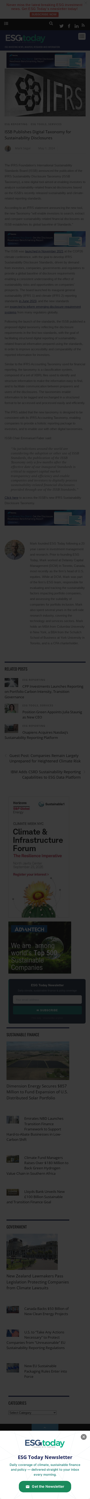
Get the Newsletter (48, 1486)
